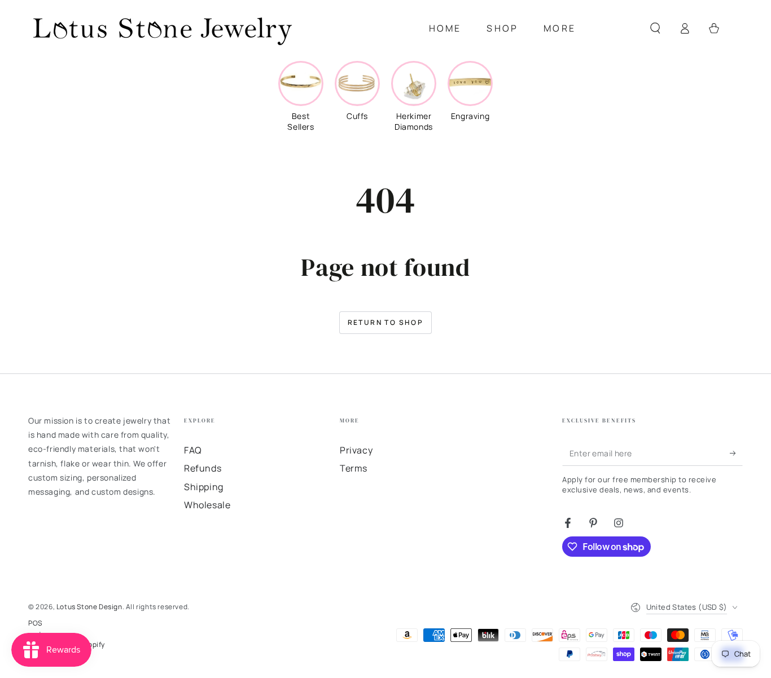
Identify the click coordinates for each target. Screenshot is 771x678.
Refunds (202, 468)
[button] (655, 28)
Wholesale (207, 505)
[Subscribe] (736, 453)
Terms (353, 468)
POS (35, 623)
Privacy (356, 450)
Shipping (204, 487)
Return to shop (386, 322)
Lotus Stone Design (89, 606)
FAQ (193, 450)
